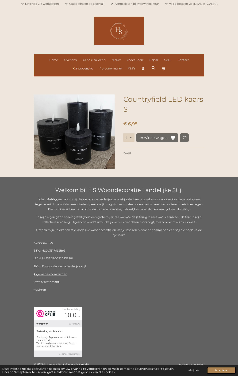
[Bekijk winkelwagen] (163, 68)
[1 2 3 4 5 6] (129, 137)
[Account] (143, 68)
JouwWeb (198, 364)
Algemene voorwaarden (50, 274)
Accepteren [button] (221, 370)
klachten (40, 289)
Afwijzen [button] (193, 370)
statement (51, 281)
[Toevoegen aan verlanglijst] (184, 137)
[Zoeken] (153, 67)
